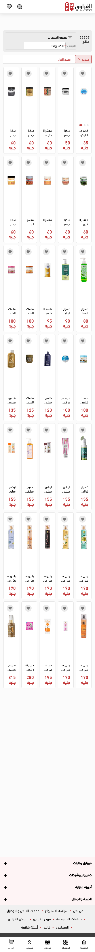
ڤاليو (47, 927)
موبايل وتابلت (82, 862)
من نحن (78, 910)
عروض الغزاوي (17, 918)
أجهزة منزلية (83, 886)
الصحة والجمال (82, 898)
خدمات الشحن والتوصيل (23, 910)
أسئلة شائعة (29, 927)
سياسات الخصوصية (69, 918)
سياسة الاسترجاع (56, 910)
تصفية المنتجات (58, 37)
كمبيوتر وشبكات (80, 874)
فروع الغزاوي (42, 918)
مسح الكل (64, 59)
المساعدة (62, 927)
